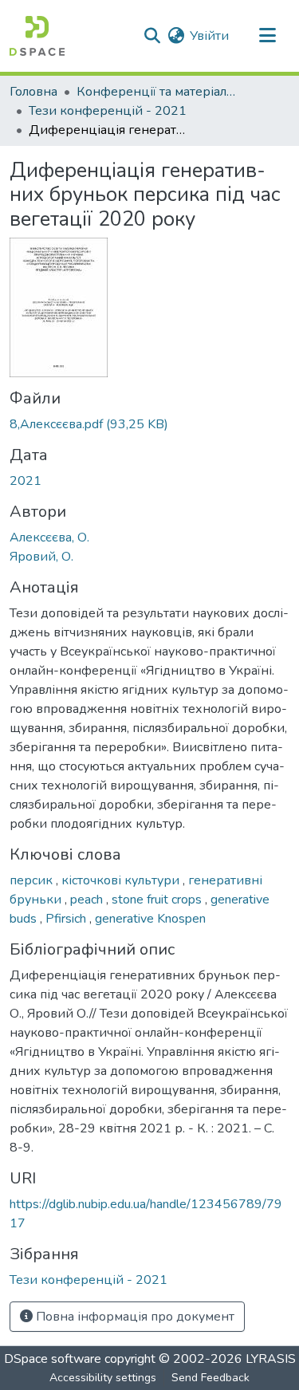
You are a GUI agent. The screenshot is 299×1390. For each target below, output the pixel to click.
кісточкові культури (122, 880)
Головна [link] (33, 91)
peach (88, 899)
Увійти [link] (209, 36)
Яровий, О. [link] (41, 556)
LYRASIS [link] (271, 1359)
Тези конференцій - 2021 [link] (108, 111)
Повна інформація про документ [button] (133, 1316)
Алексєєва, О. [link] (49, 537)
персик (33, 880)
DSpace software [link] (52, 1359)
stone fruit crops (158, 899)
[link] (149, 424)
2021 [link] (25, 481)
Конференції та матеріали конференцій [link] (156, 91)
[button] (37, 36)
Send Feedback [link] (210, 1377)
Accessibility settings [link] (102, 1377)
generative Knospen (150, 918)
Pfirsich (67, 918)
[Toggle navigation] (267, 36)
